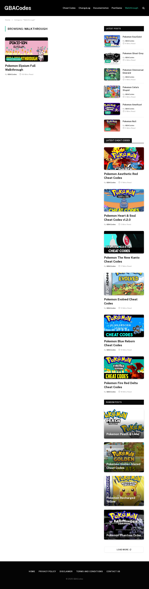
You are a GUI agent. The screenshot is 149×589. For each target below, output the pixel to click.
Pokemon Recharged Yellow (120, 499)
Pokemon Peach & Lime (122, 434)
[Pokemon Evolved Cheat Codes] (124, 284)
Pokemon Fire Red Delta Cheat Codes (121, 385)
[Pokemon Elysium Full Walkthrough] (26, 49)
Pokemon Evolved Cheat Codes (121, 301)
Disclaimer (66, 571)
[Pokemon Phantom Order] (124, 525)
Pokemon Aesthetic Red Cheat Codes (121, 176)
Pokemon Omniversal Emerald (133, 71)
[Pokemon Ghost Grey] (112, 58)
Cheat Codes (69, 8)
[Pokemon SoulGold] (112, 41)
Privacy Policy (47, 571)
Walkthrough (131, 8)
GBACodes (12, 74)
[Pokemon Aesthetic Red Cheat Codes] (124, 158)
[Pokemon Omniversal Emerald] (112, 74)
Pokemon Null (129, 121)
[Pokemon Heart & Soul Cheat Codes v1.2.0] (124, 200)
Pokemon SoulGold (132, 37)
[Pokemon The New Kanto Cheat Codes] (124, 242)
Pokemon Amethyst (132, 104)
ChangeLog (84, 8)
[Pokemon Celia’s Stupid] (112, 92)
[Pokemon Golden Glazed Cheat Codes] (124, 457)
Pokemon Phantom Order (123, 535)
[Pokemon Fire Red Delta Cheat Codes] (124, 367)
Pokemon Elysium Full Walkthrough (20, 67)
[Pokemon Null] (112, 126)
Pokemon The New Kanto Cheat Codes (122, 259)
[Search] (143, 8)
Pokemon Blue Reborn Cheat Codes (119, 343)
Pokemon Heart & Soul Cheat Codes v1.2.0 (120, 217)
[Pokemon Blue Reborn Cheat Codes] (124, 326)
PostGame (117, 8)
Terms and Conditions (89, 571)
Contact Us (113, 571)
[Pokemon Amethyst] (112, 109)
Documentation (101, 8)
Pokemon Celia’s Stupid (131, 88)
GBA (108, 45)
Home (32, 571)
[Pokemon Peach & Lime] (124, 424)
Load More (123, 550)
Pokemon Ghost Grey (133, 53)
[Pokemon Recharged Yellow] (124, 491)
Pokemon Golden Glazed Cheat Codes (123, 466)
